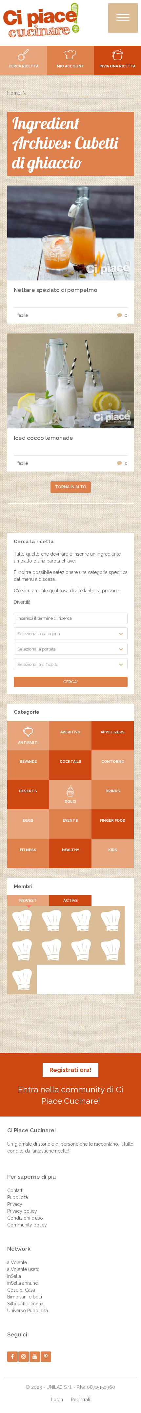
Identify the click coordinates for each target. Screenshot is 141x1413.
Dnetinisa (81, 930)
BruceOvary (22, 989)
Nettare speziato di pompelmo (55, 290)
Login (57, 1399)
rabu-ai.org (51, 959)
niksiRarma (110, 959)
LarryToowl (80, 959)
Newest (28, 900)
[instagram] (23, 1356)
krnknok (110, 930)
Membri (23, 886)
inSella (14, 1276)
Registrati (80, 1399)
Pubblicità (17, 1197)
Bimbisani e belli (24, 1296)
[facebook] (12, 1356)
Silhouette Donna (25, 1303)
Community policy (27, 1224)
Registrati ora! (70, 1069)
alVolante (17, 1262)
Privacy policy (22, 1211)
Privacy (14, 1204)
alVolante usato (23, 1269)
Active (70, 900)
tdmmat (51, 930)
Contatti (15, 1190)
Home (13, 93)
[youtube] (34, 1356)
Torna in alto (70, 487)
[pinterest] (45, 1356)
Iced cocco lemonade (43, 438)
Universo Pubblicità (27, 1310)
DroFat (22, 959)
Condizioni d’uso (25, 1218)
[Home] (41, 20)
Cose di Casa (21, 1290)
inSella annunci (23, 1283)
